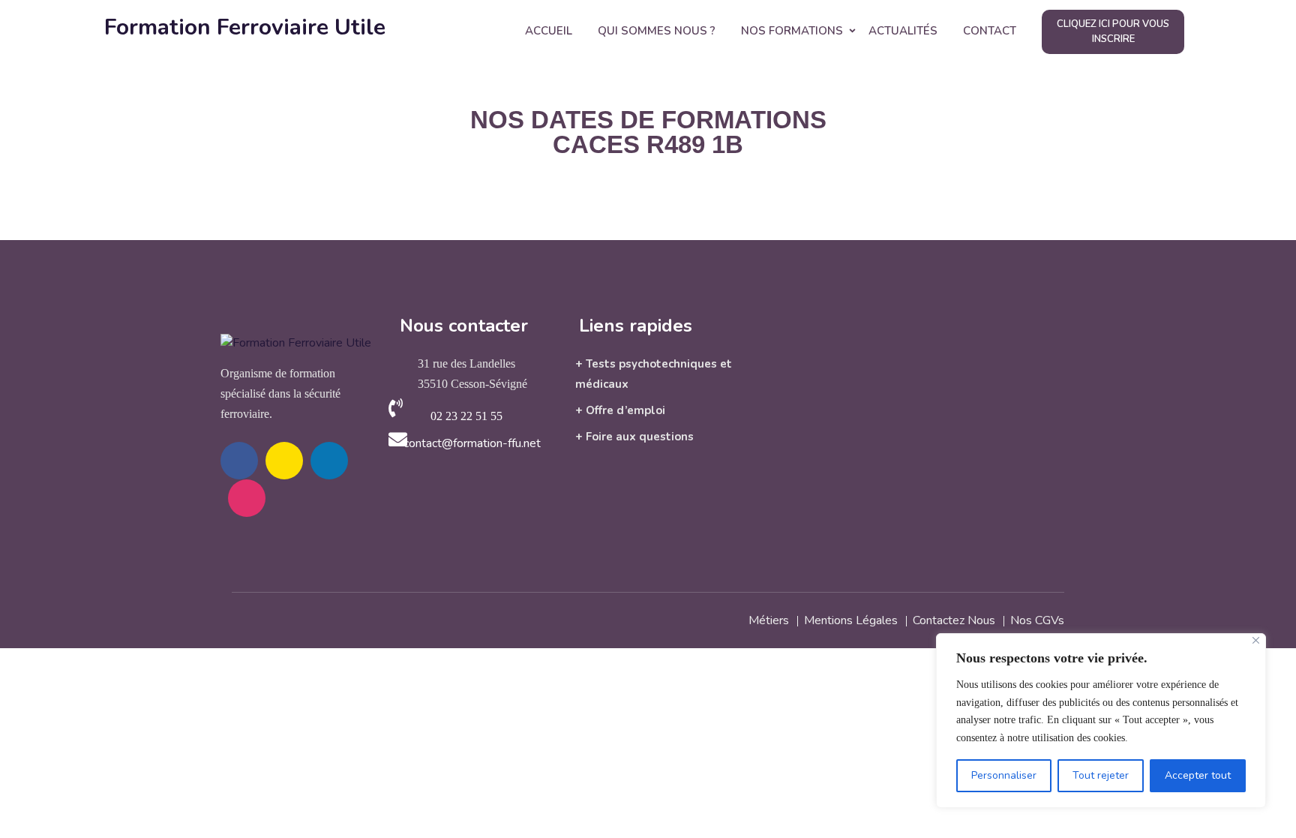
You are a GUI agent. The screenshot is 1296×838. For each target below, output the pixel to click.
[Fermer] (1255, 640)
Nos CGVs (1037, 620)
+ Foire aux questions (634, 436)
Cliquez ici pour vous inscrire (1113, 31)
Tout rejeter (1100, 775)
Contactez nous (954, 620)
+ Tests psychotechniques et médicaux (653, 374)
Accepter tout (1198, 775)
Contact (989, 30)
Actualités (903, 30)
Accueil (548, 30)
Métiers (768, 620)
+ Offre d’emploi (620, 410)
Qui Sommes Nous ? (657, 30)
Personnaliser (1003, 775)
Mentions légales (851, 620)
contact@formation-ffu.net (472, 443)
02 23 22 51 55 (466, 416)
